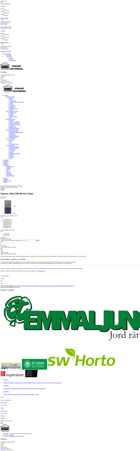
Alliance (8, 169)
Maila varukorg (11, 74)
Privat (5, 53)
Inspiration (6, 160)
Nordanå (8, 167)
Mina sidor (8, 55)
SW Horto (8, 173)
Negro (17, 287)
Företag (8, 53)
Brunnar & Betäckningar (15, 124)
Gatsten (11, 103)
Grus (10, 141)
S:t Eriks (8, 171)
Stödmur (11, 114)
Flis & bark (12, 150)
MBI (7, 170)
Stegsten (11, 110)
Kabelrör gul (12, 125)
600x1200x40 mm (45, 285)
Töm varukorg (4, 74)
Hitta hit (2, 27)
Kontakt (11, 57)
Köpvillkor (24, 394)
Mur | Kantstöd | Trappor (12, 111)
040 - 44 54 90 (8, 27)
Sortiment (6, 95)
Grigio (14, 287)
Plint (10, 117)
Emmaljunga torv (10, 166)
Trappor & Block (13, 116)
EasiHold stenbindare (14, 146)
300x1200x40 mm (20, 285)
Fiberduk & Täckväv (14, 148)
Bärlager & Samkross (14, 136)
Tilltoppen (2, 423)
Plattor (10, 99)
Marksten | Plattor (10, 96)
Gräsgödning (12, 149)
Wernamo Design (10, 175)
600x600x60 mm (62, 285)
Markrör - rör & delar (14, 123)
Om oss (5, 394)
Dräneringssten (12, 137)
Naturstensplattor (13, 108)
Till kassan (3, 82)
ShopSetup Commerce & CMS (16, 436)
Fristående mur (12, 112)
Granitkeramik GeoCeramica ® (16, 102)
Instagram (3, 418)
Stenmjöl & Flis (13, 135)
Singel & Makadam (13, 131)
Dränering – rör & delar (14, 121)
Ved (10, 158)
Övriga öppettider (5, 18)
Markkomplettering (10, 119)
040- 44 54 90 (8, 51)
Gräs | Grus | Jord (10, 139)
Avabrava (12, 434)
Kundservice (6, 391)
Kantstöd (11, 115)
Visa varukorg (9, 82)
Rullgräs (11, 140)
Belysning (11, 157)
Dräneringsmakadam (14, 128)
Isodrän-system (12, 127)
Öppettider (6, 164)
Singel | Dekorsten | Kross (12, 129)
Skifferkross (12, 133)
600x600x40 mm (54, 285)
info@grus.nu (4, 411)
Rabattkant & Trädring (14, 153)
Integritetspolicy (31, 394)
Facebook (3, 415)
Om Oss (11, 59)
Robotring (11, 154)
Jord (10, 142)
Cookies (37, 394)
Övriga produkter (10, 145)
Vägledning (6, 161)
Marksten (11, 98)
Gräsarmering (12, 106)
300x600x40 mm (29, 285)
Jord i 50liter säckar (13, 144)
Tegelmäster (9, 174)
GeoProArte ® (12, 100)
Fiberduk (11, 120)
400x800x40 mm (37, 285)
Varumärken (6, 165)
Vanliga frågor (12, 60)
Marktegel (11, 107)
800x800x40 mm (70, 285)
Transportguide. (41, 271)
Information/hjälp (5, 230)
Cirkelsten (11, 104)
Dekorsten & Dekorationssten (16, 132)
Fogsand (11, 156)
